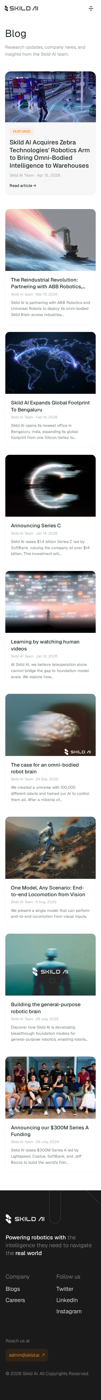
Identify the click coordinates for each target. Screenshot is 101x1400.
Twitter (65, 1289)
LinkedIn (67, 1300)
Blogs (13, 1289)
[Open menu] (91, 8)
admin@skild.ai (24, 1355)
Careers (15, 1300)
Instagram (69, 1311)
